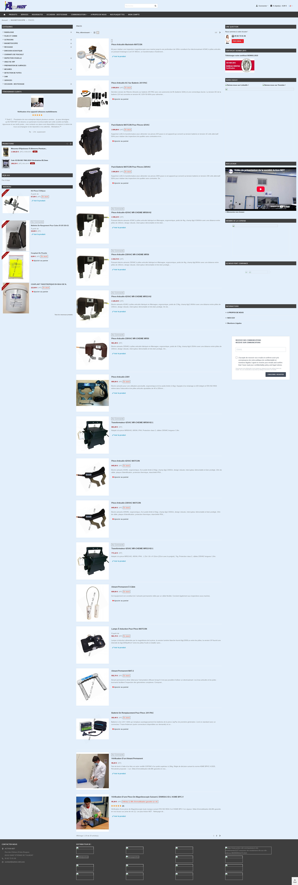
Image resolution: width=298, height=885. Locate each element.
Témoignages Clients (11, 92)
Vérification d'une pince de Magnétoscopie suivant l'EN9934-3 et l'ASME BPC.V (147, 797)
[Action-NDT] (15, 6)
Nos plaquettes (117, 14)
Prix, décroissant (83, 32)
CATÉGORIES (7, 27)
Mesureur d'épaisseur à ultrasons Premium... (29, 148)
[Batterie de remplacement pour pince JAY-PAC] (92, 729)
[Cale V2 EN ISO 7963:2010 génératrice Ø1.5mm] (6, 163)
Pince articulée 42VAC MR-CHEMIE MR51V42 (131, 296)
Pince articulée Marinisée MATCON (126, 44)
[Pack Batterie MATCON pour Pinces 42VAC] (92, 141)
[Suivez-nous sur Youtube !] (279, 85)
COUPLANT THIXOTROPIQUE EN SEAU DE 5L (49, 284)
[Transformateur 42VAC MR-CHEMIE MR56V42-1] (92, 435)
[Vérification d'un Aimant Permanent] (92, 771)
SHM (6, 76)
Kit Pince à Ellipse (38, 191)
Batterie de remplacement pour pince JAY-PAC (132, 713)
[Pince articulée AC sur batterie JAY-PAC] (92, 99)
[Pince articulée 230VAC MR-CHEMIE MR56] (92, 267)
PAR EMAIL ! (238, 41)
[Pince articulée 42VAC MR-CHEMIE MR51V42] (92, 309)
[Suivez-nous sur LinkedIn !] (242, 85)
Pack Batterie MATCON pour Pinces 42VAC (130, 125)
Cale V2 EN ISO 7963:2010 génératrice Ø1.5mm (29, 160)
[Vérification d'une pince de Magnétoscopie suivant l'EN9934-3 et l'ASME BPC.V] (92, 813)
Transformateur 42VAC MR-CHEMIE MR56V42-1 (132, 422)
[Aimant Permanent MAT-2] (92, 687)
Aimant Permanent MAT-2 (122, 671)
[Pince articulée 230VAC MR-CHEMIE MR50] (92, 351)
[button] (67, 143)
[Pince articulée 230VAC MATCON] (92, 519)
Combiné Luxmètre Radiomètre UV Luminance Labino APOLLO (37, 112)
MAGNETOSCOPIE (11, 43)
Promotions (8, 144)
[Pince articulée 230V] (92, 393)
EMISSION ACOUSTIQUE (13, 51)
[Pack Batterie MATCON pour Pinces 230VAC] (92, 183)
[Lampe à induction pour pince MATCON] (92, 645)
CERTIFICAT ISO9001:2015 (236, 50)
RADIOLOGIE (9, 32)
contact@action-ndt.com (15, 862)
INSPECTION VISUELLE (13, 58)
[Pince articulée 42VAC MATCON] (92, 477)
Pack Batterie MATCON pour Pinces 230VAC (131, 167)
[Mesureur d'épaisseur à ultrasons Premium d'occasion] (6, 152)
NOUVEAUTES (37, 14)
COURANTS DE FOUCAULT (14, 54)
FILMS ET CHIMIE (10, 36)
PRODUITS (13, 14)
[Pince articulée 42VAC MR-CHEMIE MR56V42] (92, 225)
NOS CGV (231, 318)
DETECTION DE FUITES (13, 73)
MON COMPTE (134, 14)
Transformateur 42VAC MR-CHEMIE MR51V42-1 (132, 548)
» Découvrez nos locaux (234, 212)
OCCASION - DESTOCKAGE (57, 14)
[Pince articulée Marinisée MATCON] (92, 57)
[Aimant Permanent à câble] (92, 603)
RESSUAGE (8, 47)
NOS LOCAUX (231, 164)
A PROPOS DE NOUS (98, 14)
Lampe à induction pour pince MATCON (129, 629)
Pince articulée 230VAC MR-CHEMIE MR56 (130, 254)
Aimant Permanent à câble (123, 587)
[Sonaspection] (149, 857)
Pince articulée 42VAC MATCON (125, 461)
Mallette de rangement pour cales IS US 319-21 (50, 225)
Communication (78, 14)
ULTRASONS (9, 40)
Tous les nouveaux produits (64, 315)
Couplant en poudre (39, 253)
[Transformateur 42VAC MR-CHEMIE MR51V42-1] (92, 561)
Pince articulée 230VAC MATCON (126, 503)
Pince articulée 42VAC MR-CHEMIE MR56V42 (131, 212)
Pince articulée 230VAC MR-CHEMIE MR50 (130, 338)
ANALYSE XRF (9, 62)
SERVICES (24, 14)
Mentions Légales (234, 323)
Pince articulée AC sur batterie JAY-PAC (129, 83)
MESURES (8, 69)
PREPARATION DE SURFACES (15, 65)
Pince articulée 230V (120, 377)
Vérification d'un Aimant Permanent (127, 758)
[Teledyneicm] (99, 857)
